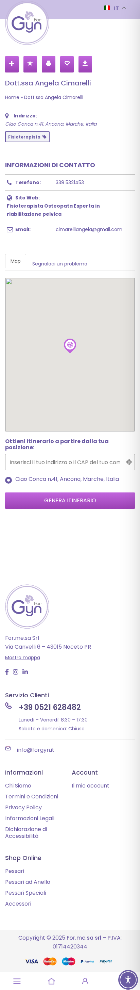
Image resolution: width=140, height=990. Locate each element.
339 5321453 (70, 182)
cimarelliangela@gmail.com (89, 229)
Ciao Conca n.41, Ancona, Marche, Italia (67, 479)
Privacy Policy (23, 807)
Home (12, 97)
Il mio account (90, 786)
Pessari (14, 871)
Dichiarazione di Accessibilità (26, 832)
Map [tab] (16, 261)
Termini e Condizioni (31, 796)
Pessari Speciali (25, 893)
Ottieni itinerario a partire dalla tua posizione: (57, 444)
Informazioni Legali (29, 818)
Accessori (18, 904)
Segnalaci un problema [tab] (59, 263)
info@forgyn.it (35, 750)
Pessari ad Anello (27, 882)
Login (85, 981)
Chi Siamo (18, 786)
